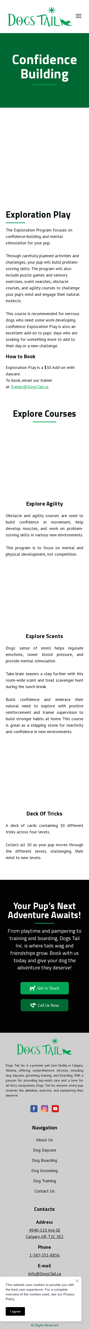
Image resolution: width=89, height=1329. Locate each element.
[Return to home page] (40, 16)
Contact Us (45, 1191)
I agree (15, 1311)
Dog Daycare (44, 1150)
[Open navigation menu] (78, 16)
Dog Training (44, 1180)
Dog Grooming (44, 1170)
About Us (44, 1140)
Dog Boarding (44, 1160)
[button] (44, 988)
